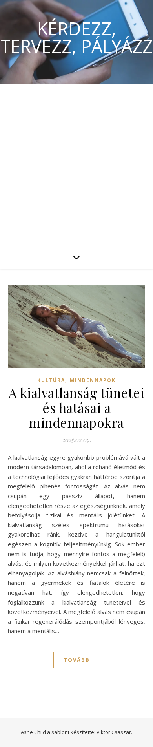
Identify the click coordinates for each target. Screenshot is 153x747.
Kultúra (51, 380)
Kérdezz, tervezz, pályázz (76, 37)
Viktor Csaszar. (114, 732)
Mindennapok (93, 380)
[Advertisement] (76, 164)
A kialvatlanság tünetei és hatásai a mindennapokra (77, 407)
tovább (77, 659)
